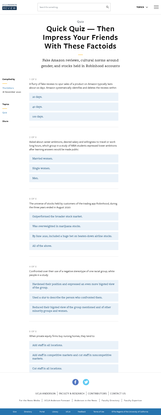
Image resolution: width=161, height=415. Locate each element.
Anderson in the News (86, 400)
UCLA (68, 411)
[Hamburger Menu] (156, 6)
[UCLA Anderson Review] (15, 7)
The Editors (8, 88)
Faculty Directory (110, 400)
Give (15, 411)
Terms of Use (98, 411)
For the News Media (29, 400)
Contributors (97, 393)
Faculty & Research (72, 393)
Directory (28, 411)
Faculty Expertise (133, 400)
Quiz (4, 112)
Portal (42, 411)
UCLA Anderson (45, 393)
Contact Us (118, 393)
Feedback (82, 411)
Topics (140, 7)
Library (55, 411)
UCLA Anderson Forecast (57, 400)
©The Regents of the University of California (130, 411)
